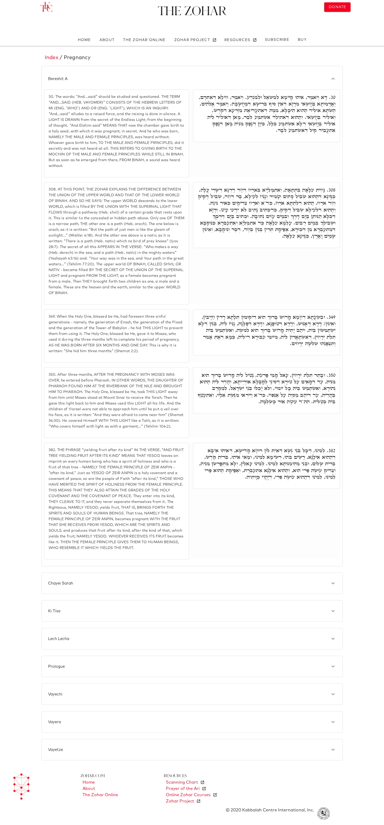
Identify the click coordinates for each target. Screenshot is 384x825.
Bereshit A (58, 79)
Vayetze (55, 750)
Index (51, 57)
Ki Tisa (54, 611)
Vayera (54, 722)
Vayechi (55, 694)
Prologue (56, 667)
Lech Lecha (58, 639)
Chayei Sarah (60, 583)
